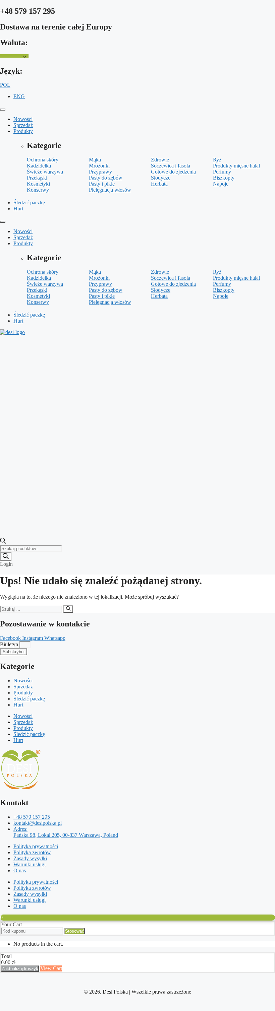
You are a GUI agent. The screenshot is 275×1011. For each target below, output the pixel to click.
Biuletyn (9, 644)
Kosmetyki (38, 184)
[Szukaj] (5, 556)
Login (6, 564)
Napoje (220, 184)
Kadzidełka (39, 165)
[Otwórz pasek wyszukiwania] (3, 542)
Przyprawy (100, 172)
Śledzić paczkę (29, 202)
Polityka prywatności (35, 846)
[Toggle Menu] (2, 110)
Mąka (95, 159)
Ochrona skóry (42, 159)
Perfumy (222, 172)
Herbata (159, 184)
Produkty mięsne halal (236, 165)
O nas (19, 870)
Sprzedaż (23, 125)
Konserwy (38, 190)
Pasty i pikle (102, 184)
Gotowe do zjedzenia (173, 172)
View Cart (51, 968)
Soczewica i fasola (170, 165)
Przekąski (37, 178)
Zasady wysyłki (30, 858)
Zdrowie (160, 159)
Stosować (74, 931)
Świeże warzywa (45, 172)
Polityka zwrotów (32, 852)
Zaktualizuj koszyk (20, 968)
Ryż (217, 159)
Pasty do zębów (105, 178)
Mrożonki (99, 165)
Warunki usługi (29, 864)
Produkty (23, 131)
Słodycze (160, 178)
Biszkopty (223, 178)
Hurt (18, 208)
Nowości (23, 119)
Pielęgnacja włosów (110, 190)
